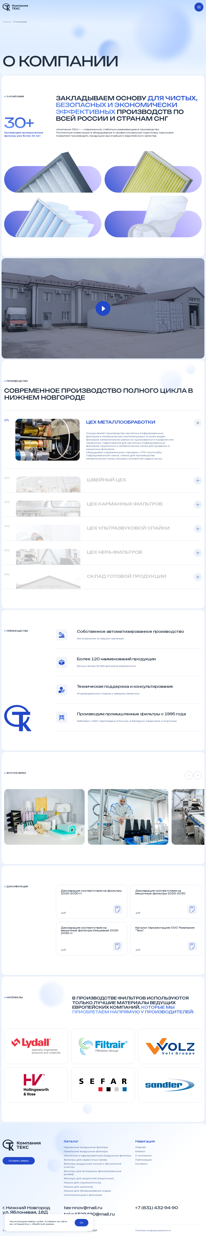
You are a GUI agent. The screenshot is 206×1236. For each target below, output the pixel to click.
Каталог (140, 1151)
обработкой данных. (43, 1224)
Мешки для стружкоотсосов (82, 1182)
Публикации (143, 1159)
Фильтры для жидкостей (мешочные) (89, 1178)
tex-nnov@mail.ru (83, 1207)
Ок (81, 1222)
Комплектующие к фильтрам (83, 1194)
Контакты (141, 1163)
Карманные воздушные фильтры (86, 1147)
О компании (143, 1155)
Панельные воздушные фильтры (86, 1151)
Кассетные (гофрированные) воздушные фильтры (97, 1155)
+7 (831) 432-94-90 (156, 1207)
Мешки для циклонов (78, 1186)
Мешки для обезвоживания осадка (87, 1190)
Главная (7, 21)
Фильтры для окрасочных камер (85, 1159)
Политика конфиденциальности (153, 1230)
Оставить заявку (19, 1160)
